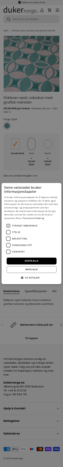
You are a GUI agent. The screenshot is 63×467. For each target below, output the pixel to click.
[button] (31, 277)
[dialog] (31, 233)
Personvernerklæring (33, 218)
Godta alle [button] (31, 260)
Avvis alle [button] (31, 269)
